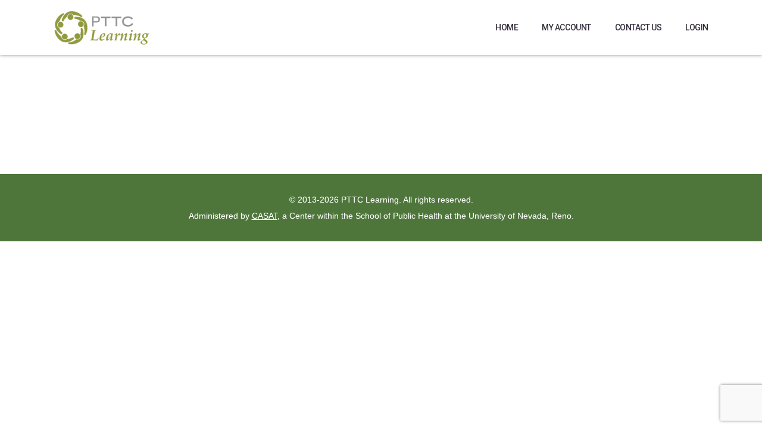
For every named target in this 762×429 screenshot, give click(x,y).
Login (696, 27)
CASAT (264, 215)
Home (506, 27)
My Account (566, 27)
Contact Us (638, 27)
